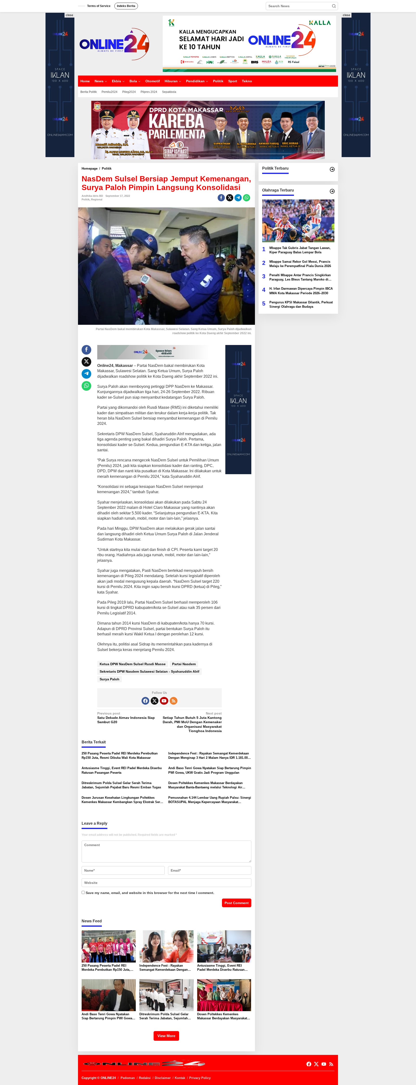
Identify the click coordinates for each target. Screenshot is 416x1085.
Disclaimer (163, 1078)
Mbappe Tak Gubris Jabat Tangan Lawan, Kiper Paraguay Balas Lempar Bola (300, 250)
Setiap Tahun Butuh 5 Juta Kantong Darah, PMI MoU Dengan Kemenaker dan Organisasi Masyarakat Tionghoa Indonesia (192, 722)
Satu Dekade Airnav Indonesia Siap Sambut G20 (126, 717)
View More (166, 1036)
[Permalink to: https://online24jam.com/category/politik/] (332, 169)
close (69, 15)
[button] (334, 6)
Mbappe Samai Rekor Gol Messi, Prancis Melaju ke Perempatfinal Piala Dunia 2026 (300, 264)
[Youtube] (164, 701)
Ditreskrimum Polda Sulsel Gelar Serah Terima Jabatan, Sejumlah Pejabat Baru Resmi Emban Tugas (121, 785)
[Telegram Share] (238, 197)
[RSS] (173, 701)
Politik (86, 199)
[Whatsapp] (246, 197)
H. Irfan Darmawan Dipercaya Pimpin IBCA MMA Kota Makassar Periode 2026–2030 (301, 291)
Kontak (180, 1078)
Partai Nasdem (184, 664)
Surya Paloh (109, 679)
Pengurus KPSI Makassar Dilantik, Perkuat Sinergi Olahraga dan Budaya (301, 304)
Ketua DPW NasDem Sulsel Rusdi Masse (133, 664)
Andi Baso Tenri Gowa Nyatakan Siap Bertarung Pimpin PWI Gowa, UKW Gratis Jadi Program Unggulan (209, 770)
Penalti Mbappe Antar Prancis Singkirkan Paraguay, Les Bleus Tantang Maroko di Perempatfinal (300, 277)
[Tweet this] (229, 197)
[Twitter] (154, 701)
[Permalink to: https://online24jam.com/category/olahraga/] (332, 191)
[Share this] (221, 197)
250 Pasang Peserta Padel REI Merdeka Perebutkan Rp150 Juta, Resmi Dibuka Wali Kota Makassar (120, 756)
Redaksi (145, 1078)
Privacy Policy (200, 1078)
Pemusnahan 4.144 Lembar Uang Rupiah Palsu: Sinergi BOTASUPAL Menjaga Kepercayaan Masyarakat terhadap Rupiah (209, 800)
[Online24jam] (114, 43)
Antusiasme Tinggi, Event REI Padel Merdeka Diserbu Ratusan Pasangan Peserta (122, 770)
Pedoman (128, 1078)
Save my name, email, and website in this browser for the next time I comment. (150, 893)
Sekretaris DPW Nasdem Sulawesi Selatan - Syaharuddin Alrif (149, 671)
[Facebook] (145, 701)
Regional (96, 199)
